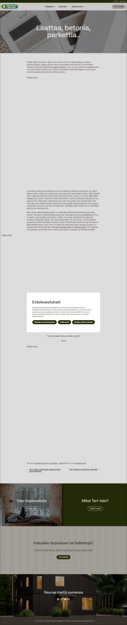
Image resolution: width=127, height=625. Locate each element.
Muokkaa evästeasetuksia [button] (44, 322)
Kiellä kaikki (64, 322)
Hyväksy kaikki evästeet (83, 322)
